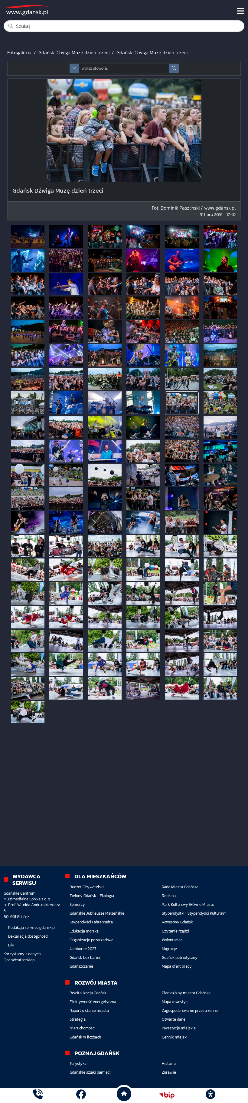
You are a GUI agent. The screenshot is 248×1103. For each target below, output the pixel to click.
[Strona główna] (38, 1095)
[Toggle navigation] (240, 11)
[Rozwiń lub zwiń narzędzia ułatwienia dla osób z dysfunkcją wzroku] (210, 1095)
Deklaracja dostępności (28, 936)
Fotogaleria (19, 52)
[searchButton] (174, 68)
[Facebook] (81, 1095)
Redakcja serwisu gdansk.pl (31, 927)
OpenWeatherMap (19, 960)
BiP (11, 945)
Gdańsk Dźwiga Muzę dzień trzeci (73, 52)
